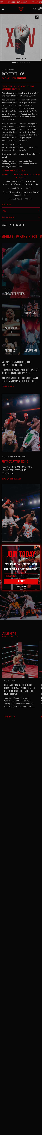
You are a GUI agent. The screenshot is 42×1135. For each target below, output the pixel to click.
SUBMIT (21, 581)
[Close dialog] (38, 547)
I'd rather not (21, 586)
